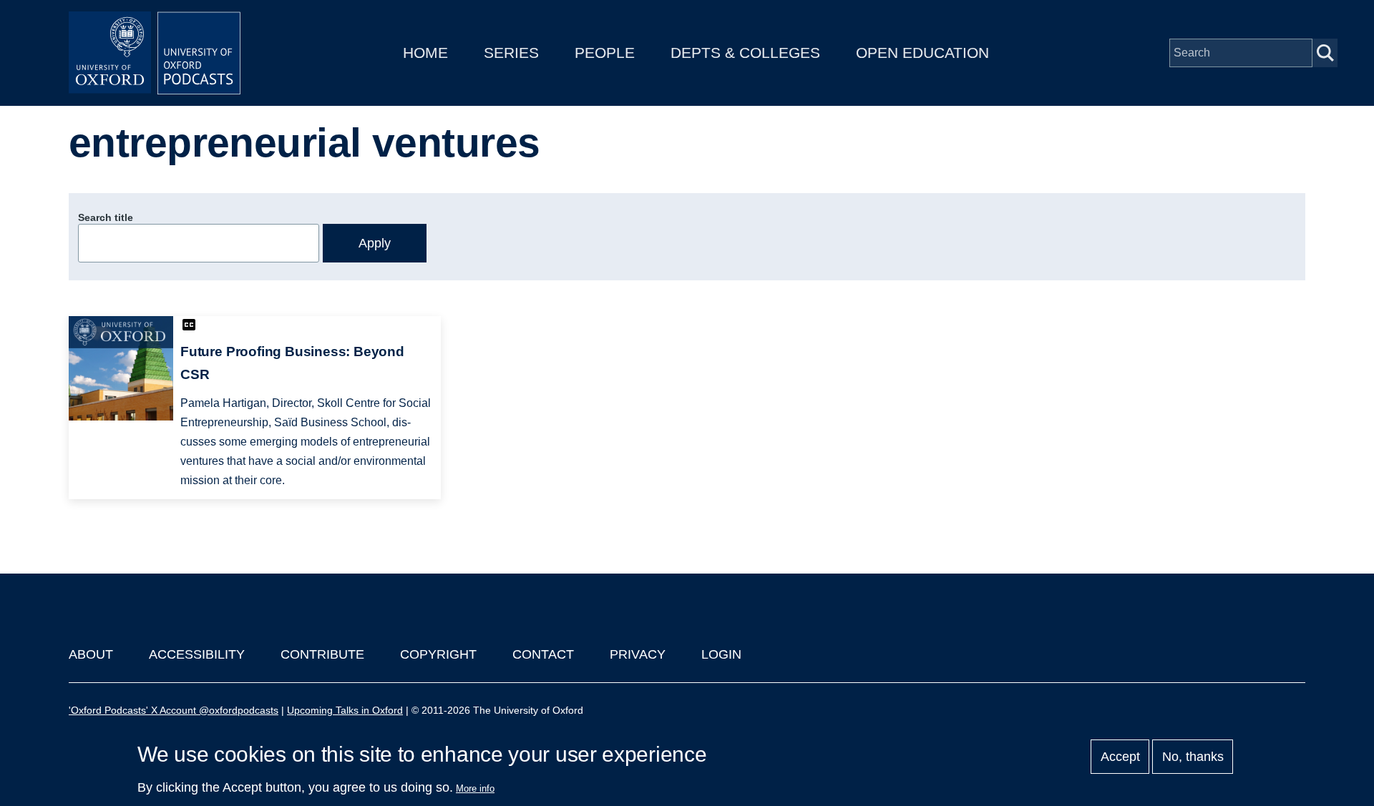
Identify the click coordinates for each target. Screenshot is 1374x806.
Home (425, 52)
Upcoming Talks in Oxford (345, 710)
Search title (105, 217)
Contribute (322, 654)
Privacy (638, 654)
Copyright (438, 654)
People (605, 52)
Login (721, 654)
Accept (1120, 757)
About (91, 654)
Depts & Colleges (745, 52)
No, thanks (1193, 757)
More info (475, 788)
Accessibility (197, 654)
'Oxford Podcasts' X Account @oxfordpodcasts (173, 710)
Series (511, 52)
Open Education (922, 52)
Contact (543, 654)
